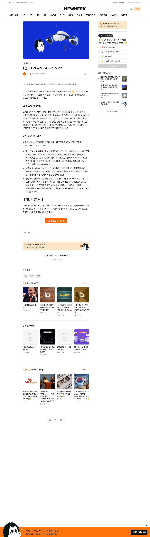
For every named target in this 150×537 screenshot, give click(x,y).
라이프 (38, 276)
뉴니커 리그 (103, 15)
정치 (23, 15)
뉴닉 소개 (11, 2)
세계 (38, 15)
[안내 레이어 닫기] (146, 525)
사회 (44, 15)
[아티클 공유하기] (85, 74)
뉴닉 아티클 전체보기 (113, 111)
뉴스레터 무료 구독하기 (22, 2)
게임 (25, 276)
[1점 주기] (51, 259)
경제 (31, 15)
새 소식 (32, 2)
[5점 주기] (61, 259)
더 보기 (85, 283)
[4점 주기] (59, 259)
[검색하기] (131, 9)
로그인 (138, 9)
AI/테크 (53, 15)
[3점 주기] (56, 259)
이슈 (78, 15)
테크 (31, 276)
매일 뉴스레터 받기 (139, 532)
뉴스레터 (114, 15)
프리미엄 (13, 15)
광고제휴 (124, 15)
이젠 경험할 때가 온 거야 (56, 220)
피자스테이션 (90, 15)
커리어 (62, 15)
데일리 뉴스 (27, 63)
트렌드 (71, 15)
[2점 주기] (53, 259)
